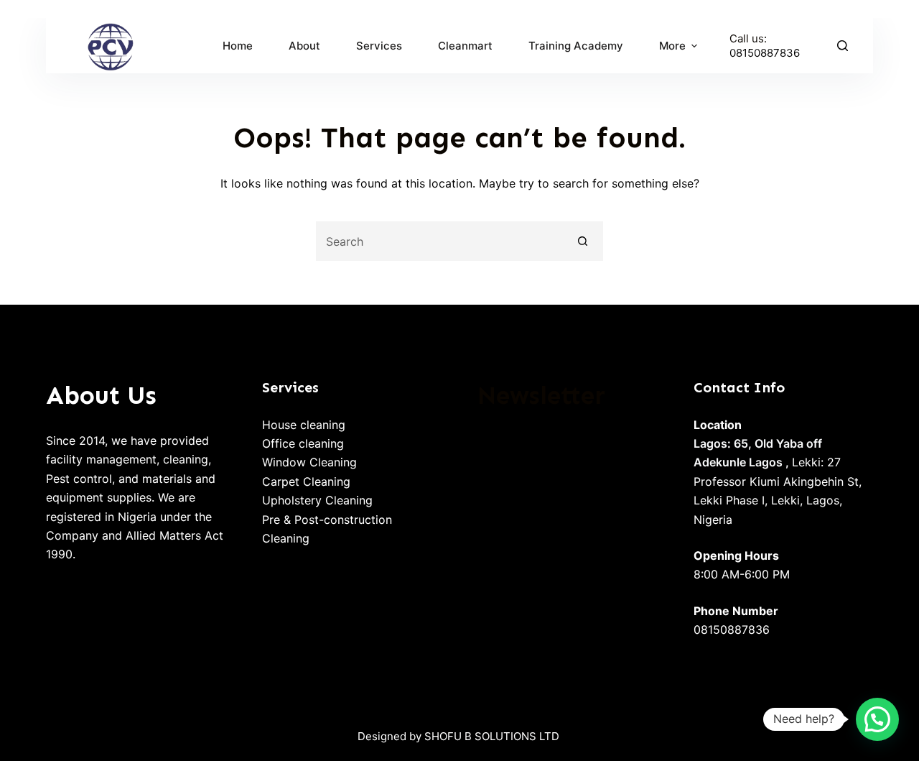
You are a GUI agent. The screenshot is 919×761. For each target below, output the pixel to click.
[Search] (842, 45)
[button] (877, 719)
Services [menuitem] (379, 45)
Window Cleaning (309, 462)
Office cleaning (303, 443)
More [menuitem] (672, 45)
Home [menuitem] (238, 45)
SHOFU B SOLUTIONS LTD (491, 736)
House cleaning (303, 425)
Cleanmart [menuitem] (465, 45)
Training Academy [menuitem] (575, 45)
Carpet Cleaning (306, 481)
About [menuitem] (304, 45)
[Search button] (583, 241)
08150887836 (764, 53)
